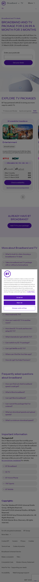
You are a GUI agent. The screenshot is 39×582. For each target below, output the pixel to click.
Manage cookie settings (19, 308)
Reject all (19, 302)
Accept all (20, 297)
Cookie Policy (31, 292)
